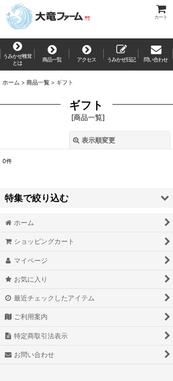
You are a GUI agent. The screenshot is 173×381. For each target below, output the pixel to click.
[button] (86, 198)
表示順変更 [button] (98, 140)
